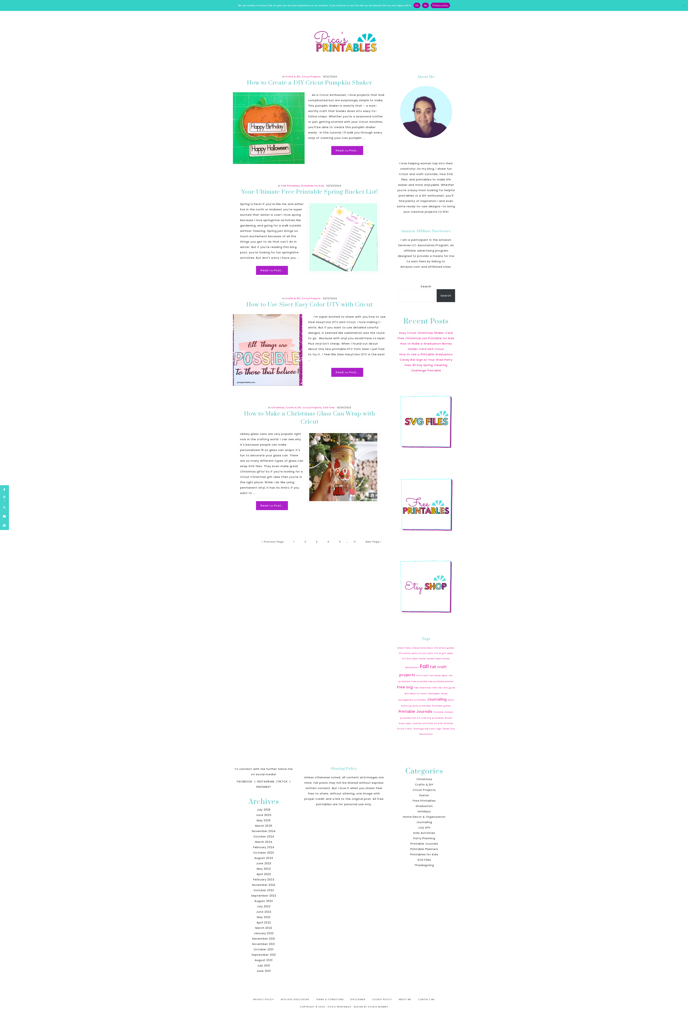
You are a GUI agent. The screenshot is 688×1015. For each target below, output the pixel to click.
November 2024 (264, 831)
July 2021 (263, 965)
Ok (417, 5)
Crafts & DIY (292, 76)
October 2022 (264, 890)
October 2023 (263, 852)
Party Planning (424, 838)
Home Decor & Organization (424, 817)
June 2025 (263, 815)
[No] (683, 5)
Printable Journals (416, 711)
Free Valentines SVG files (428, 687)
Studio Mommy (378, 1006)
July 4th (424, 827)
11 (356, 541)
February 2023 (263, 879)
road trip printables (432, 718)
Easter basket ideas (430, 658)
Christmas (278, 407)
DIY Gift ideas (410, 658)
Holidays (424, 811)
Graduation (424, 806)
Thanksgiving (424, 865)
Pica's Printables (344, 41)
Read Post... (347, 150)
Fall (424, 666)
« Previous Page (273, 543)
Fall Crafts (422, 675)
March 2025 (263, 826)
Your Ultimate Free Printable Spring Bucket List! (309, 192)
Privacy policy (440, 5)
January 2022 (264, 933)
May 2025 (264, 820)
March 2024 (263, 842)
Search (426, 286)
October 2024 (263, 836)
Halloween (434, 693)
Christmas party (408, 653)
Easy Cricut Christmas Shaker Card (426, 333)
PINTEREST (263, 787)
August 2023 (263, 858)
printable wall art (410, 718)
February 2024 (263, 847)
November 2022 (264, 885)
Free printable (419, 681)
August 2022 (263, 901)
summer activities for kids (428, 723)
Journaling (437, 699)
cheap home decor (422, 648)
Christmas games (444, 648)
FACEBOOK (245, 781)
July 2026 (264, 809)
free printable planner (440, 681)
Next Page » (374, 543)
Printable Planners (424, 849)
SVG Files (329, 407)
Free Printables (290, 185)
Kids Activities (424, 833)
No (425, 5)
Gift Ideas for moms (416, 693)
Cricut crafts (426, 653)
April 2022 (264, 922)
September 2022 (263, 895)
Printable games (441, 705)
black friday (404, 648)
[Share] (4, 489)
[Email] (4, 516)
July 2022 (264, 906)
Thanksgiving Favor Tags (427, 728)
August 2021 (264, 960)
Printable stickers (443, 712)
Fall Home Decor (438, 675)
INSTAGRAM (265, 781)
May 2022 (264, 917)
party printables (421, 705)
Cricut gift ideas (443, 653)
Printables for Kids (312, 185)
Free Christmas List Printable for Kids (426, 338)
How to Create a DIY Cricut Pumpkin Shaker (309, 83)
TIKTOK (282, 781)
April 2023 (264, 874)
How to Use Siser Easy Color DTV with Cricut (309, 304)
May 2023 (264, 869)
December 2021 (263, 938)
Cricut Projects (311, 76)
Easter (424, 795)
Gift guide (449, 687)
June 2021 (264, 971)
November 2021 (263, 944)
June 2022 (263, 912)
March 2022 (263, 928)
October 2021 (264, 949)
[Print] (4, 525)
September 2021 (264, 955)
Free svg (405, 687)
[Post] (4, 507)
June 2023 (263, 863)
